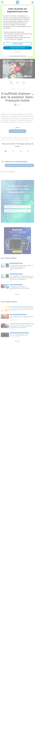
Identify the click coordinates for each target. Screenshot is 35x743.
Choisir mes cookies (17, 43)
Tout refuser (17, 52)
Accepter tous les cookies (17, 47)
